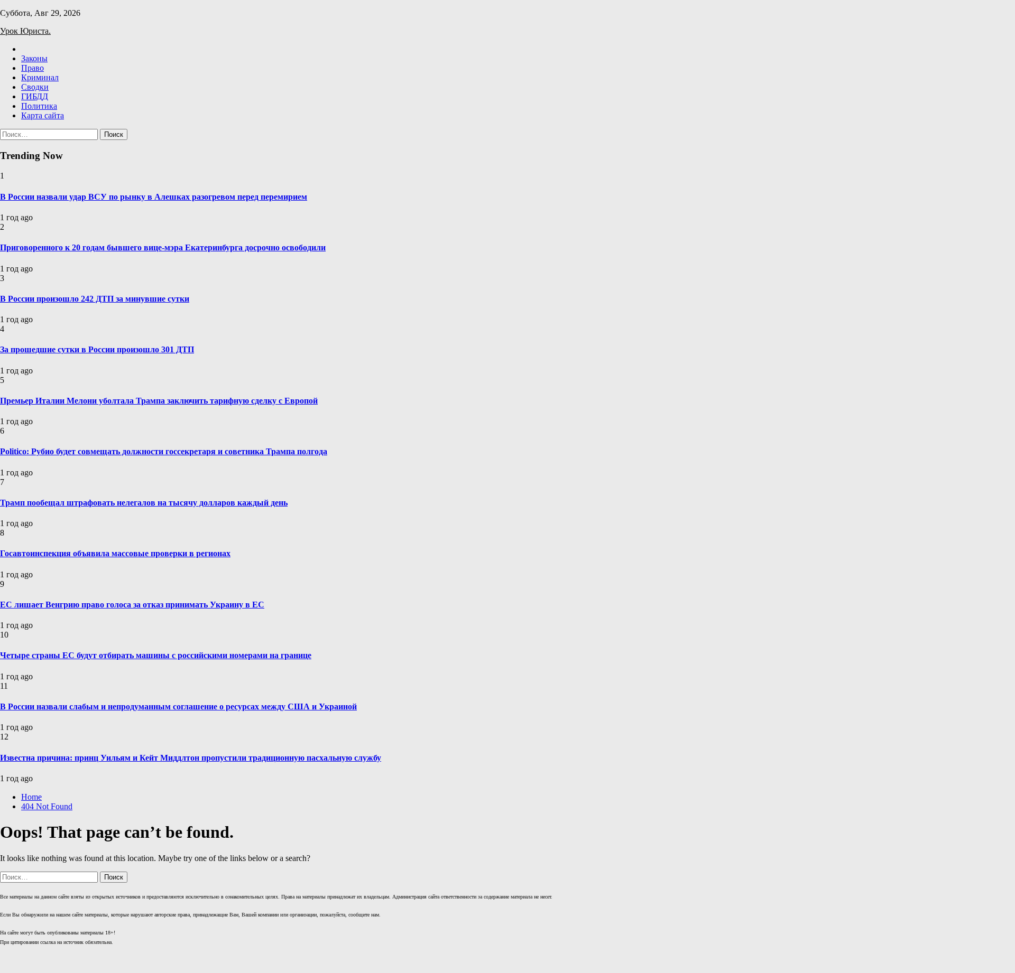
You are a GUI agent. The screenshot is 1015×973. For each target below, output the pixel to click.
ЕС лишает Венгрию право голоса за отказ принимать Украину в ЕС (132, 604)
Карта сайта (42, 115)
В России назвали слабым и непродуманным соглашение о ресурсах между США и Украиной (178, 706)
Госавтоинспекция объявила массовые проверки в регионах (115, 553)
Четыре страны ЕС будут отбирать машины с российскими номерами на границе (155, 655)
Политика (39, 105)
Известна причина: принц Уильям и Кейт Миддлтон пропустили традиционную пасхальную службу (190, 757)
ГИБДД (34, 96)
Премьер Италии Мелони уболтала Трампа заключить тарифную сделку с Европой (159, 400)
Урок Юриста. (25, 30)
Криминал (40, 77)
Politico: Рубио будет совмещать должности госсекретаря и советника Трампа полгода (163, 451)
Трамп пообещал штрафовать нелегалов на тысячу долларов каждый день (144, 502)
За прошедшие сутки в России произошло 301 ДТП (97, 349)
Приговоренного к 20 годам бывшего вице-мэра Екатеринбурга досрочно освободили (163, 247)
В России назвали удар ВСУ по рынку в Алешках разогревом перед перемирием (153, 196)
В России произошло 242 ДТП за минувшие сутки (94, 298)
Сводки (35, 86)
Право (32, 67)
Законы (34, 58)
